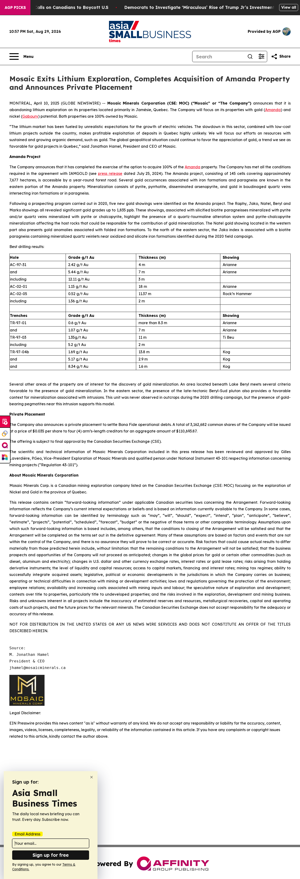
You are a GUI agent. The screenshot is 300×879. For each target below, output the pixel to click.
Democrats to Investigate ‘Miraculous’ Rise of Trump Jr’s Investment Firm (204, 7)
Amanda (273, 109)
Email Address (27, 834)
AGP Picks (15, 7)
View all (288, 7)
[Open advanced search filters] (261, 56)
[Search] (250, 56)
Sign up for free (51, 855)
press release (110, 173)
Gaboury (30, 116)
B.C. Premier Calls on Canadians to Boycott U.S (57, 7)
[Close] (91, 777)
